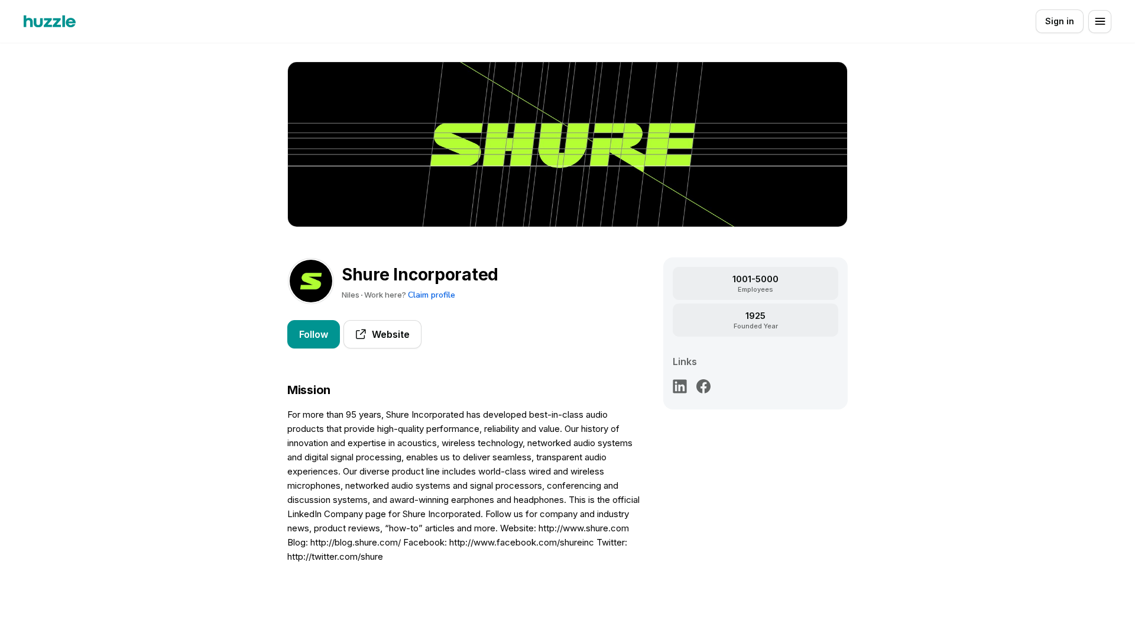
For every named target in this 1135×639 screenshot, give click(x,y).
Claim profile (431, 295)
